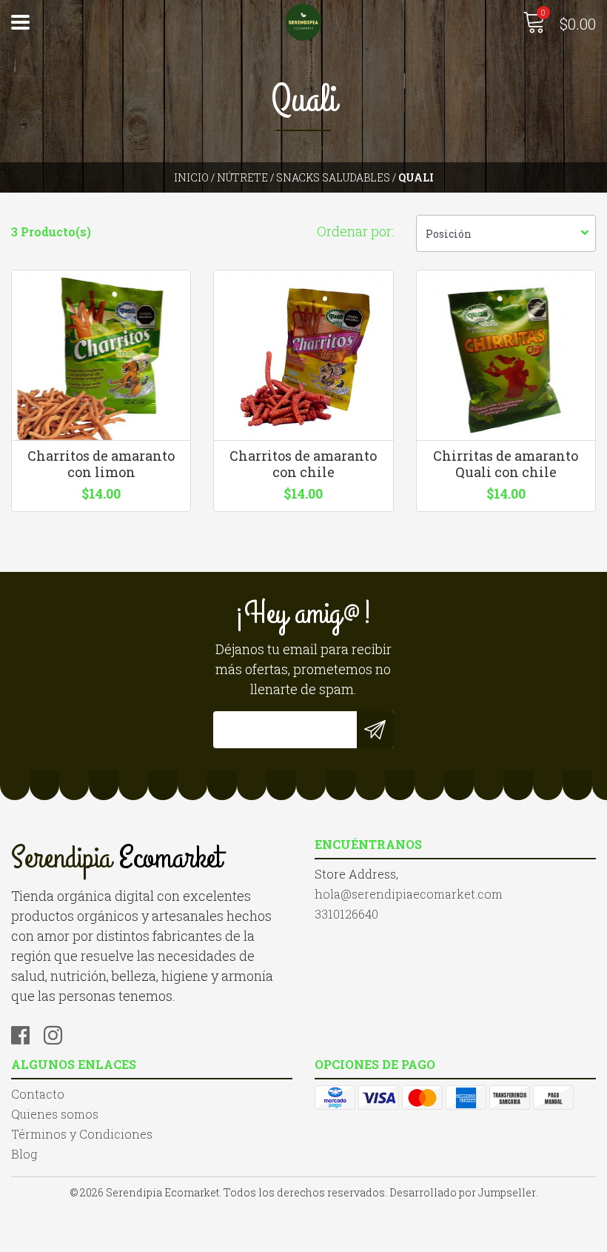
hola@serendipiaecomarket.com (409, 894)
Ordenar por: (355, 231)
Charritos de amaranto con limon (101, 464)
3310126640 (346, 914)
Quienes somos (54, 1114)
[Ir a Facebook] (26, 1033)
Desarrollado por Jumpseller (462, 1192)
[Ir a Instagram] (58, 1033)
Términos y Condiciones (81, 1134)
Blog (24, 1154)
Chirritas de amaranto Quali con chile (505, 464)
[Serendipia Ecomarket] (304, 22)
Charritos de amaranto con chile (303, 464)
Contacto (37, 1094)
